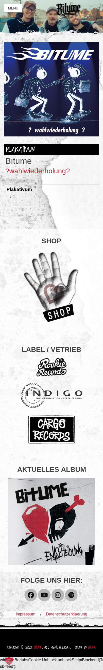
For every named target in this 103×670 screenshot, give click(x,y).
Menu (13, 8)
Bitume (38, 647)
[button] (9, 661)
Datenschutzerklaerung (66, 614)
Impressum (25, 614)
